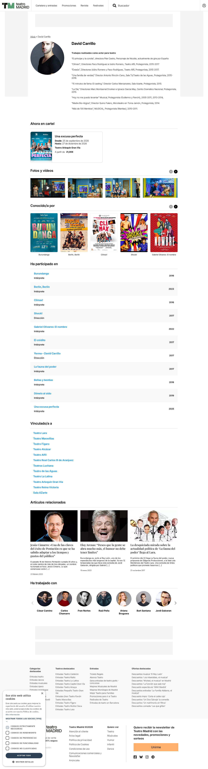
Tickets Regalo (96, 674)
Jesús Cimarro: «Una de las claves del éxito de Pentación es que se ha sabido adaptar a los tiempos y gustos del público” (52, 550)
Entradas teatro (36, 676)
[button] (24, 719)
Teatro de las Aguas (45, 471)
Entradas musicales (38, 683)
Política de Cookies (79, 744)
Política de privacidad (80, 740)
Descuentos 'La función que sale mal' (149, 684)
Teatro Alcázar (42, 449)
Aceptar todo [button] (24, 755)
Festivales (98, 5)
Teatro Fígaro (41, 443)
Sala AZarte (40, 492)
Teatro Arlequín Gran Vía (48, 481)
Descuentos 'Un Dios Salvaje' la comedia (150, 699)
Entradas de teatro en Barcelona (104, 703)
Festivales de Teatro (99, 699)
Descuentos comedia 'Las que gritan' (148, 706)
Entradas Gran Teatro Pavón (68, 696)
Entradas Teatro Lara (64, 709)
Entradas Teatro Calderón (67, 674)
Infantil (110, 744)
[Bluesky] (141, 757)
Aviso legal (74, 735)
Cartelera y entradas (46, 5)
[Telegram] (153, 757)
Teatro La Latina (42, 476)
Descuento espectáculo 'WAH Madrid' (149, 687)
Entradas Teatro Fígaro (65, 703)
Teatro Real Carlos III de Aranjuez (53, 460)
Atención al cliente (78, 731)
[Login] (204, 5)
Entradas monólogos (39, 690)
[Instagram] (147, 757)
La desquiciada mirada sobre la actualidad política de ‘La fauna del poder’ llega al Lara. (152, 548)
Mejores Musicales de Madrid (103, 686)
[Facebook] (135, 757)
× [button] (42, 693)
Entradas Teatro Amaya (66, 687)
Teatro (110, 731)
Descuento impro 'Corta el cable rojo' (148, 696)
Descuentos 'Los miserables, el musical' (150, 677)
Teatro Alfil (40, 454)
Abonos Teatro (96, 677)
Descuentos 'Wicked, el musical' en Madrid (151, 680)
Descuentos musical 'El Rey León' (147, 674)
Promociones (69, 5)
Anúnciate (74, 760)
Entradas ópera (36, 686)
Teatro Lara (40, 433)
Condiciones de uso (79, 748)
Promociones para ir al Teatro (103, 696)
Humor (110, 740)
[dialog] (24, 728)
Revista (84, 5)
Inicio (33, 36)
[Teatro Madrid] (15, 5)
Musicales (112, 735)
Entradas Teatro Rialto (65, 677)
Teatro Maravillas (43, 438)
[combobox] (157, 5)
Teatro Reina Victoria (46, 487)
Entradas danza (37, 680)
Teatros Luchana (43, 465)
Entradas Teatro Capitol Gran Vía (70, 684)
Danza (110, 748)
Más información (13, 714)
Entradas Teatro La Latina (67, 680)
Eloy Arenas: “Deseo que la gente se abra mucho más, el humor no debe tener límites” (103, 548)
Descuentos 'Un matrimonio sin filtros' (149, 703)
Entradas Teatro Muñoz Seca (68, 706)
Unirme (156, 747)
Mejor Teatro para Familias (102, 693)
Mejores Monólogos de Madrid (104, 690)
